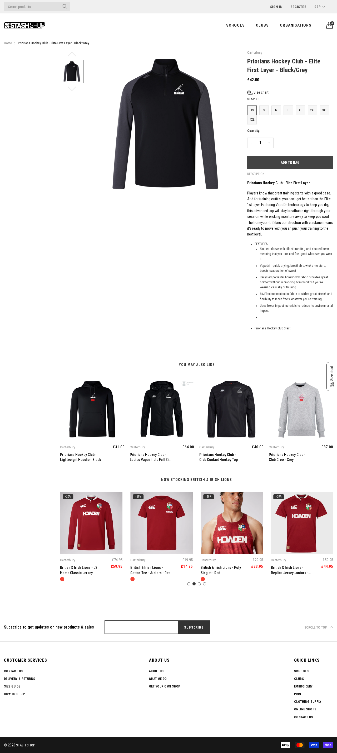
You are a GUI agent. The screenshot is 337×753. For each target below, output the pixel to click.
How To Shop (14, 694)
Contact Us (13, 671)
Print (298, 694)
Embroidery (303, 686)
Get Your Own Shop (164, 686)
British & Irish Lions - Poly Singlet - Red (221, 570)
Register (298, 7)
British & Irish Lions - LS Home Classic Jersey (78, 570)
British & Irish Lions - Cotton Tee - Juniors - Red (150, 570)
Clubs (262, 25)
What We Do (158, 679)
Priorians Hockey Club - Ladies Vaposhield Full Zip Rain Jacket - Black (150, 458)
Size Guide (12, 686)
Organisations (295, 25)
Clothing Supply (307, 702)
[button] (258, 92)
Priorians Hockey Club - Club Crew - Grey (287, 457)
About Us (156, 671)
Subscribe (193, 627)
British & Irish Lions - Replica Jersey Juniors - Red (289, 570)
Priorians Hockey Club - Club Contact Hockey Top (218, 457)
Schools (235, 25)
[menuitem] (235, 25)
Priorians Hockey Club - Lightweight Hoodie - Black (80, 457)
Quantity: (253, 131)
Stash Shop (25, 745)
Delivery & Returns (19, 679)
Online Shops (305, 709)
